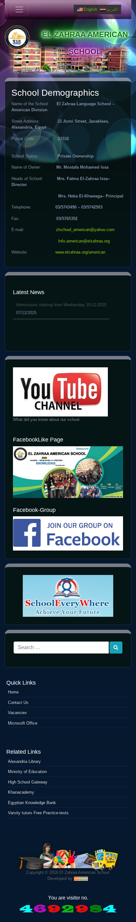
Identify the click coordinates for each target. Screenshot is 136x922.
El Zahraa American (85, 34)
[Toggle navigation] (19, 9)
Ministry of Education (27, 771)
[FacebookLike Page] (68, 472)
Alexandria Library (24, 761)
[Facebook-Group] (68, 533)
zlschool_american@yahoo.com (85, 229)
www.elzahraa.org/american (80, 252)
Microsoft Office (22, 723)
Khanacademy (21, 792)
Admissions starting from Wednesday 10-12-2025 (61, 304)
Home (13, 692)
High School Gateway (27, 782)
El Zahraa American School (84, 872)
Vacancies (17, 712)
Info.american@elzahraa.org (84, 241)
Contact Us (18, 702)
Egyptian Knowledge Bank (32, 802)
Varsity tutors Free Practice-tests (38, 812)
